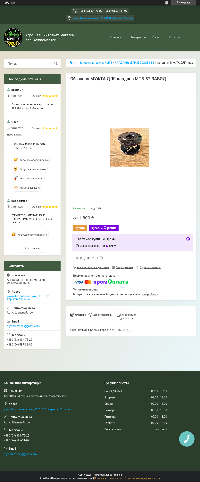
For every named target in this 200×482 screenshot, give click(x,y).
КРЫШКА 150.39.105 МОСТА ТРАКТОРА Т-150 (29, 146)
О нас (156, 37)
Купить (80, 228)
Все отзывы (32, 248)
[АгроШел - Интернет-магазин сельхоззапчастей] (13, 37)
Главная (115, 37)
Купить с (97, 228)
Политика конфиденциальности (143, 478)
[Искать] (56, 63)
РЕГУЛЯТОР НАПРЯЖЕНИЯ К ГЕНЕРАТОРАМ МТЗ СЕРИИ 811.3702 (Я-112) (32, 219)
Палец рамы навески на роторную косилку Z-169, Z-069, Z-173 (32, 106)
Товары (136, 37)
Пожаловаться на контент (108, 478)
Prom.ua (117, 474)
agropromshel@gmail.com (23, 326)
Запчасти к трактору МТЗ (95, 62)
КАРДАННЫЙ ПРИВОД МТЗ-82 (134, 62)
